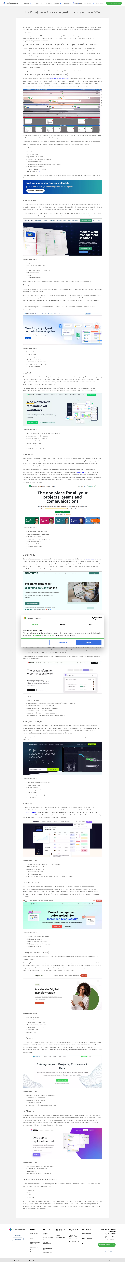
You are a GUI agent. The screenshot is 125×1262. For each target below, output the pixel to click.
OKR (39, 171)
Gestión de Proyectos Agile (73, 1236)
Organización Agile (74, 1241)
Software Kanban (60, 1237)
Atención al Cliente (87, 1236)
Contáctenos (87, 3)
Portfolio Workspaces (46, 1234)
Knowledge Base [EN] (47, 1249)
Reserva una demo (87, 1238)
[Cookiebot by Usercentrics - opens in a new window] (94, 618)
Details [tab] (62, 624)
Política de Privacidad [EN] (34, 1247)
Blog (31, 1238)
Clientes (32, 1236)
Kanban (58, 1235)
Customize (61, 642)
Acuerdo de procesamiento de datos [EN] (35, 1242)
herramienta (89, 559)
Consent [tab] (35, 624)
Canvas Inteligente (48, 1237)
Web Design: (108, 1260)
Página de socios (86, 1241)
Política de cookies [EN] (35, 1250)
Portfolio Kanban (60, 1240)
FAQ (83, 1243)
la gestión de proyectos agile (59, 78)
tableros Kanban (31, 812)
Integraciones (46, 1239)
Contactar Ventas (87, 1233)
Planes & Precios (47, 1246)
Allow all (88, 642)
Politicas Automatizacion (47, 1243)
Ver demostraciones (114, 3)
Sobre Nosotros (34, 1233)
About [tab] (90, 624)
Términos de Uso (47, 1252)
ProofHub (80, 472)
